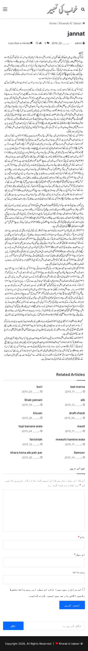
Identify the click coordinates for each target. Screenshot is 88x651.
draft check (77, 413)
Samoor (79, 452)
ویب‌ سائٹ (79, 572)
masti (81, 426)
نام (81, 537)
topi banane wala (30, 426)
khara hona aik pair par (26, 452)
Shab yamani (33, 400)
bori (39, 386)
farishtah (36, 439)
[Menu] (5, 10)
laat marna (77, 386)
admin (78, 43)
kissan (37, 413)
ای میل (79, 554)
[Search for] (83, 10)
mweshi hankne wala (70, 439)
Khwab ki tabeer (69, 643)
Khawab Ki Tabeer (70, 23)
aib (83, 400)
